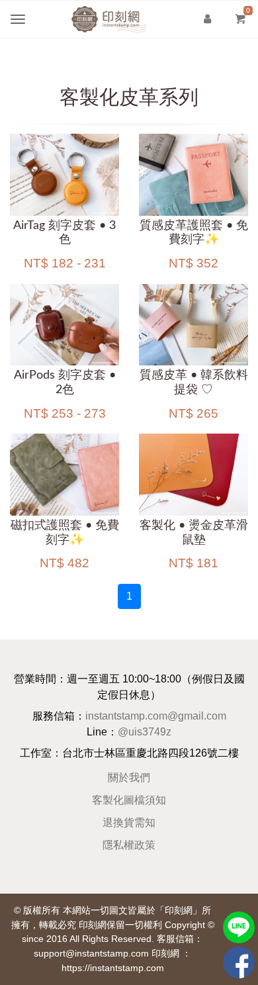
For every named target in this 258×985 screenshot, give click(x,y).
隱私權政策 (129, 845)
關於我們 (129, 777)
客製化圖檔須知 (129, 800)
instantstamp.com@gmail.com (155, 716)
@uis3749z (144, 731)
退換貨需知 (129, 822)
